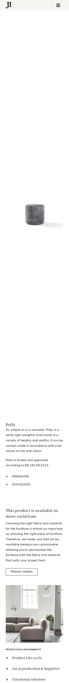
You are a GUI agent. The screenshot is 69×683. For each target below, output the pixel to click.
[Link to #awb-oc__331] (58, 5)
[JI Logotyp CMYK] (9, 3)
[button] (34, 477)
